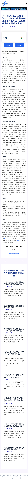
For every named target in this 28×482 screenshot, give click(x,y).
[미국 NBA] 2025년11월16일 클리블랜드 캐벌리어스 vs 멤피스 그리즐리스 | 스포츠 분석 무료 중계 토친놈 (14, 425)
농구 (4, 286)
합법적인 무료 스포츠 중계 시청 (14, 246)
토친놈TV (6, 238)
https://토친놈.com (14, 253)
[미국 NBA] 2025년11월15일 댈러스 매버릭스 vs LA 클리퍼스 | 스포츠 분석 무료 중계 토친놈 (14, 306)
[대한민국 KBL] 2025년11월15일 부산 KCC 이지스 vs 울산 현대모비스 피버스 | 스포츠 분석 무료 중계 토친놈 (14, 399)
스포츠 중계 (8, 45)
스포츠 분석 (20, 45)
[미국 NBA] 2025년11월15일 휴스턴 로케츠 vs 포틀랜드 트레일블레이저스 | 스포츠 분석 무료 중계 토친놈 (14, 283)
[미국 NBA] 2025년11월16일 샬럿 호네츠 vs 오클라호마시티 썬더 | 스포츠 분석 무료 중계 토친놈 (14, 448)
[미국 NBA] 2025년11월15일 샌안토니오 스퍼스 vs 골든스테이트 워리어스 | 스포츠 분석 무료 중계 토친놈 (14, 329)
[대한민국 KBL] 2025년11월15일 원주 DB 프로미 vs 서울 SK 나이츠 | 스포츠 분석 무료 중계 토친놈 (14, 376)
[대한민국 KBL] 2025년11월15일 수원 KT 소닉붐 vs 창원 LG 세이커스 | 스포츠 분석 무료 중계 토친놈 (14, 352)
